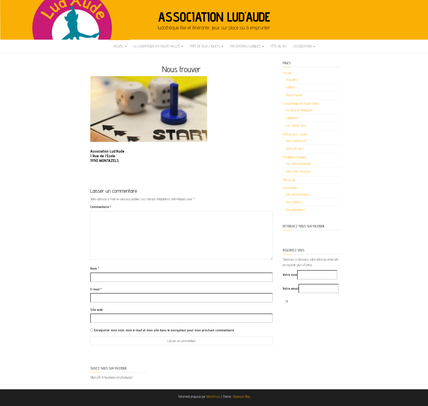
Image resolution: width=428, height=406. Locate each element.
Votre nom (290, 275)
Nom (94, 268)
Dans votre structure (298, 171)
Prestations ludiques (246, 46)
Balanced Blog (241, 396)
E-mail (96, 289)
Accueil (118, 46)
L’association (303, 46)
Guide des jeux (295, 148)
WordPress (213, 396)
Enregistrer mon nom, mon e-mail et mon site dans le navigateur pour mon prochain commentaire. (164, 330)
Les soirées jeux (296, 125)
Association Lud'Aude (214, 17)
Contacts (290, 87)
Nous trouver (294, 95)
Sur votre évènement (298, 163)
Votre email (290, 288)
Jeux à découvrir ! (296, 141)
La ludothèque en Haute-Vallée (157, 46)
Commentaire (100, 207)
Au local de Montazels (299, 110)
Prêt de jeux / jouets (205, 46)
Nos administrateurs (298, 194)
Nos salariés (293, 202)
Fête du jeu (278, 46)
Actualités (292, 80)
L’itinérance (292, 118)
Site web (96, 310)
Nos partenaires (295, 210)
